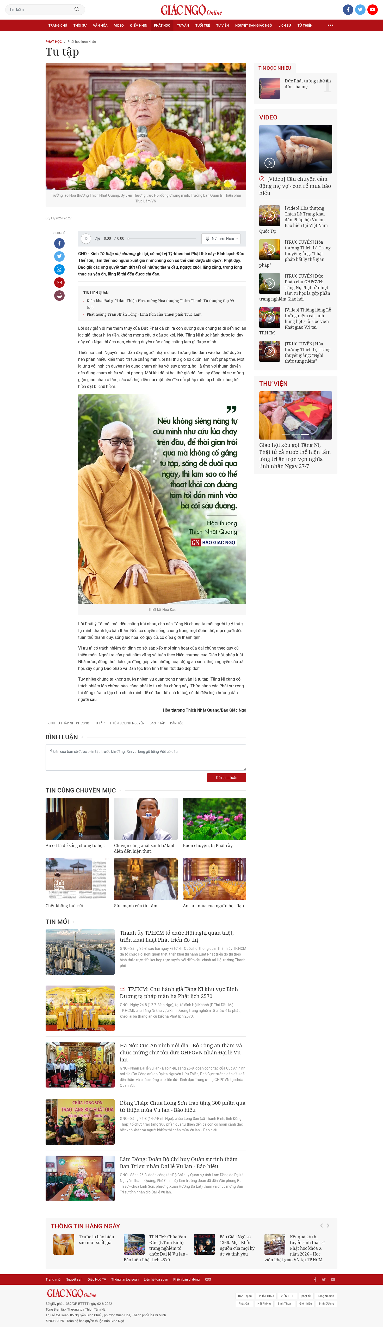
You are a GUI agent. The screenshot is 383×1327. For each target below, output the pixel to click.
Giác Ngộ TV (97, 1279)
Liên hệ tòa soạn (156, 1279)
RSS (208, 1279)
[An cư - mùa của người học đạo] (214, 879)
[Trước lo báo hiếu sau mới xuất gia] (63, 1244)
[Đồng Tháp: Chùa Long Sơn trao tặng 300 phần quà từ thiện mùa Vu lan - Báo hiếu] (80, 1122)
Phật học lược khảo (81, 42)
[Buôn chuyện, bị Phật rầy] (214, 819)
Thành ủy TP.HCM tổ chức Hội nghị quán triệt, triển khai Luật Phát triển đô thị (177, 936)
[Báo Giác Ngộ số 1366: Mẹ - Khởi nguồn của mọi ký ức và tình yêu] (204, 1244)
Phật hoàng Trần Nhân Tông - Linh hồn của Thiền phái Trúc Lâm (144, 314)
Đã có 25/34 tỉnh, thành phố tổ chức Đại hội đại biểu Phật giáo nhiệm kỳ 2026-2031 (294, 452)
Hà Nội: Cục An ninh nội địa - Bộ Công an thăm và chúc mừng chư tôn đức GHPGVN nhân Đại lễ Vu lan (181, 1052)
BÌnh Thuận (285, 1303)
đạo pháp (157, 723)
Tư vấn (183, 25)
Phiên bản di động (186, 1279)
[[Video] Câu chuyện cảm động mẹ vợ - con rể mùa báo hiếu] (295, 149)
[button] (323, 1245)
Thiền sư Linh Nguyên (127, 723)
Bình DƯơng (326, 1303)
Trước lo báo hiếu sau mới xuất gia (96, 1239)
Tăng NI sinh (326, 1296)
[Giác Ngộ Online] (133, 1293)
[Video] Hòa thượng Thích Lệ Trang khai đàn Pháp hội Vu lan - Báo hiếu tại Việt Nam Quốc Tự (293, 219)
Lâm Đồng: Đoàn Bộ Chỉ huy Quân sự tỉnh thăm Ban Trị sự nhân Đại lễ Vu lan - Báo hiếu (179, 1163)
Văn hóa (100, 25)
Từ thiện (305, 25)
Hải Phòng (264, 1303)
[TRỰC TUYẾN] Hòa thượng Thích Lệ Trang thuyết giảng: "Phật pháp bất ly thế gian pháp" (295, 253)
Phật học (162, 25)
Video (119, 25)
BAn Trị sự (245, 1296)
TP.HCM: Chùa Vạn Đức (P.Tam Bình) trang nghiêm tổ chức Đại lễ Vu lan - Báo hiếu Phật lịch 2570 (156, 1248)
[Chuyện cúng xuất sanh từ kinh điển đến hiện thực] (145, 819)
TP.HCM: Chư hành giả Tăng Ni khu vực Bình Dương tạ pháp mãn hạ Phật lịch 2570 (179, 993)
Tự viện (222, 25)
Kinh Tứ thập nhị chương (68, 723)
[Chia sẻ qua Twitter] (59, 256)
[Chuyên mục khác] (330, 26)
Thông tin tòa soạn (125, 1279)
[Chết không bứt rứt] (77, 879)
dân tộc (176, 723)
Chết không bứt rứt (65, 906)
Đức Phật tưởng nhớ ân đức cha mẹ (308, 83)
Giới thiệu (305, 1303)
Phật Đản (244, 1303)
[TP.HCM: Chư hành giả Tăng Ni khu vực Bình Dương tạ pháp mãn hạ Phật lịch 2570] (80, 1008)
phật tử (306, 1296)
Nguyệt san (74, 1279)
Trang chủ (57, 25)
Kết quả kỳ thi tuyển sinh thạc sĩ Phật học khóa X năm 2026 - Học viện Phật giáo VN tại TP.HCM (294, 1248)
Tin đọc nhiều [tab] (274, 68)
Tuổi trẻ (202, 25)
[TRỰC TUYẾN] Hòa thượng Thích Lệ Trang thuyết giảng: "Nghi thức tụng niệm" (308, 352)
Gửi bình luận (226, 778)
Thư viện (273, 384)
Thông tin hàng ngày (85, 1226)
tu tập (99, 723)
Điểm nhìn (138, 25)
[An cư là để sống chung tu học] (77, 819)
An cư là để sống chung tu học (75, 845)
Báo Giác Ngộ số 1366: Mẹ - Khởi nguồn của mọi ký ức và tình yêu (237, 1245)
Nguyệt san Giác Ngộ (253, 25)
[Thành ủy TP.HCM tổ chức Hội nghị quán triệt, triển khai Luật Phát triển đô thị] (80, 952)
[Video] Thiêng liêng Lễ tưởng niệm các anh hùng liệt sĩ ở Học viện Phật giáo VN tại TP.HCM (295, 321)
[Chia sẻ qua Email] (59, 282)
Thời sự (80, 25)
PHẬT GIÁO (266, 1296)
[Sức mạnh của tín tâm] (145, 879)
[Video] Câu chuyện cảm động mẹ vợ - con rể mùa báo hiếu (295, 185)
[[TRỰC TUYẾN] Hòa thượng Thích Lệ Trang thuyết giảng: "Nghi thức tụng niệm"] (269, 351)
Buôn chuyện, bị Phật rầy (208, 845)
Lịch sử (285, 25)
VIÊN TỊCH (287, 1296)
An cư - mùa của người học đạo (213, 906)
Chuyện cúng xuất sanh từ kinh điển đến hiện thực (145, 848)
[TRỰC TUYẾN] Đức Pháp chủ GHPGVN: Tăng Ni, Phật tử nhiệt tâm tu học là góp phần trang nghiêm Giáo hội (294, 287)
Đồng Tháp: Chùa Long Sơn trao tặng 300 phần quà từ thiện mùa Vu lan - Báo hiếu (182, 1106)
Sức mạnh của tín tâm (135, 906)
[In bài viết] (59, 295)
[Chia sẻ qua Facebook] (59, 243)
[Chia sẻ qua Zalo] (59, 269)
